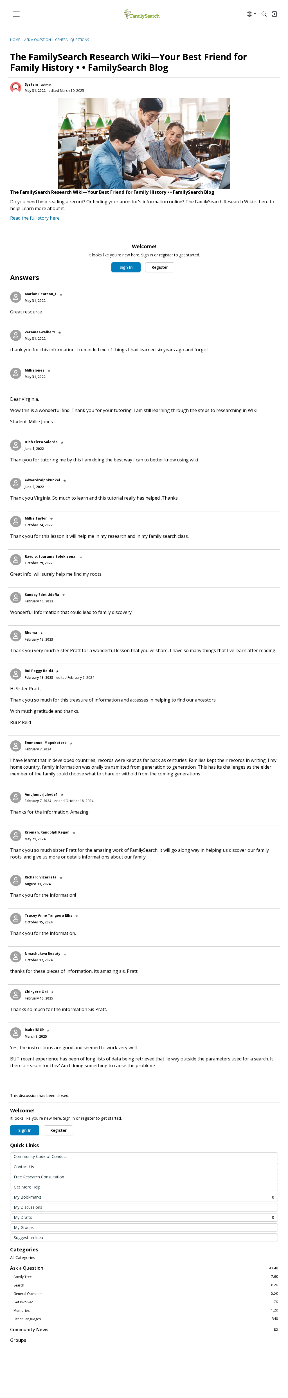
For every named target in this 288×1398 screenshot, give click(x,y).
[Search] (264, 14)
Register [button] (160, 267)
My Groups (24, 1227)
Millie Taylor (36, 518)
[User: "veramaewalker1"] (15, 335)
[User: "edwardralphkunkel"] (15, 483)
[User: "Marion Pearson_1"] (15, 297)
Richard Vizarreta (41, 877)
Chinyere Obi (36, 991)
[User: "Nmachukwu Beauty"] (15, 956)
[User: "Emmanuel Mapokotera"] (15, 746)
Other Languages (146, 1318)
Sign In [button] (126, 267)
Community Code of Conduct (40, 1156)
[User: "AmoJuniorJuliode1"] (15, 797)
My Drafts (144, 1217)
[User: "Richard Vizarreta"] (15, 880)
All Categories (22, 1257)
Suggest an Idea (28, 1237)
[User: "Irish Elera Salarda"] (15, 445)
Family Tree (146, 1276)
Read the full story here (35, 218)
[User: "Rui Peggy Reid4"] (15, 674)
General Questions (146, 1293)
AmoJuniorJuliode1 (41, 794)
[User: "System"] (15, 87)
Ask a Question (144, 1268)
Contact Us (24, 1166)
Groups (18, 1340)
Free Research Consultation (39, 1177)
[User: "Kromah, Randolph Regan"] (15, 835)
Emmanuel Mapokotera (46, 742)
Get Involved (146, 1301)
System (31, 84)
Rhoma (31, 632)
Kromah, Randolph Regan (47, 832)
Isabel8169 (34, 1029)
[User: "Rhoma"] (15, 635)
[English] (141, 14)
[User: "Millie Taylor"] (15, 521)
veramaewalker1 (40, 332)
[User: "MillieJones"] (15, 373)
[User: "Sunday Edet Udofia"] (15, 597)
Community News (144, 1329)
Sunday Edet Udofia (42, 594)
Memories (146, 1310)
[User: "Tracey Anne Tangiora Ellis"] (15, 918)
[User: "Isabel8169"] (15, 1033)
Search (146, 1285)
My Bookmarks (144, 1197)
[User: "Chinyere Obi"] (15, 994)
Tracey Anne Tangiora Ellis (48, 915)
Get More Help (27, 1187)
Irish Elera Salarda (41, 442)
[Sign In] (274, 14)
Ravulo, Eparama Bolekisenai (50, 556)
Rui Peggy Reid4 (39, 670)
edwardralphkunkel (42, 480)
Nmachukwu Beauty (42, 953)
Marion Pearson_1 (41, 294)
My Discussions (28, 1207)
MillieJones (34, 370)
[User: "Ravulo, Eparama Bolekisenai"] (15, 559)
